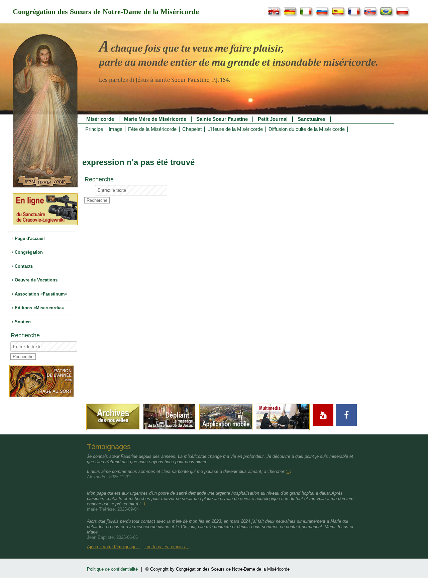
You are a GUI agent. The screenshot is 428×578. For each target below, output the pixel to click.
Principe (94, 129)
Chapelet (192, 129)
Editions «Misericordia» (38, 307)
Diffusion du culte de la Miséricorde (307, 129)
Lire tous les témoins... (166, 546)
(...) (288, 471)
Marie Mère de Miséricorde (155, 119)
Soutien (22, 321)
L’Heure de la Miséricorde (235, 129)
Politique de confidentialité (112, 569)
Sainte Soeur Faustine (222, 119)
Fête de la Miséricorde (152, 129)
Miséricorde (100, 119)
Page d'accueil (29, 238)
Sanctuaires (311, 119)
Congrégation (28, 252)
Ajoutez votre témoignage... (113, 546)
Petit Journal (273, 119)
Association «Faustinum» (40, 294)
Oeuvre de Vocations (35, 279)
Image (115, 129)
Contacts (23, 266)
